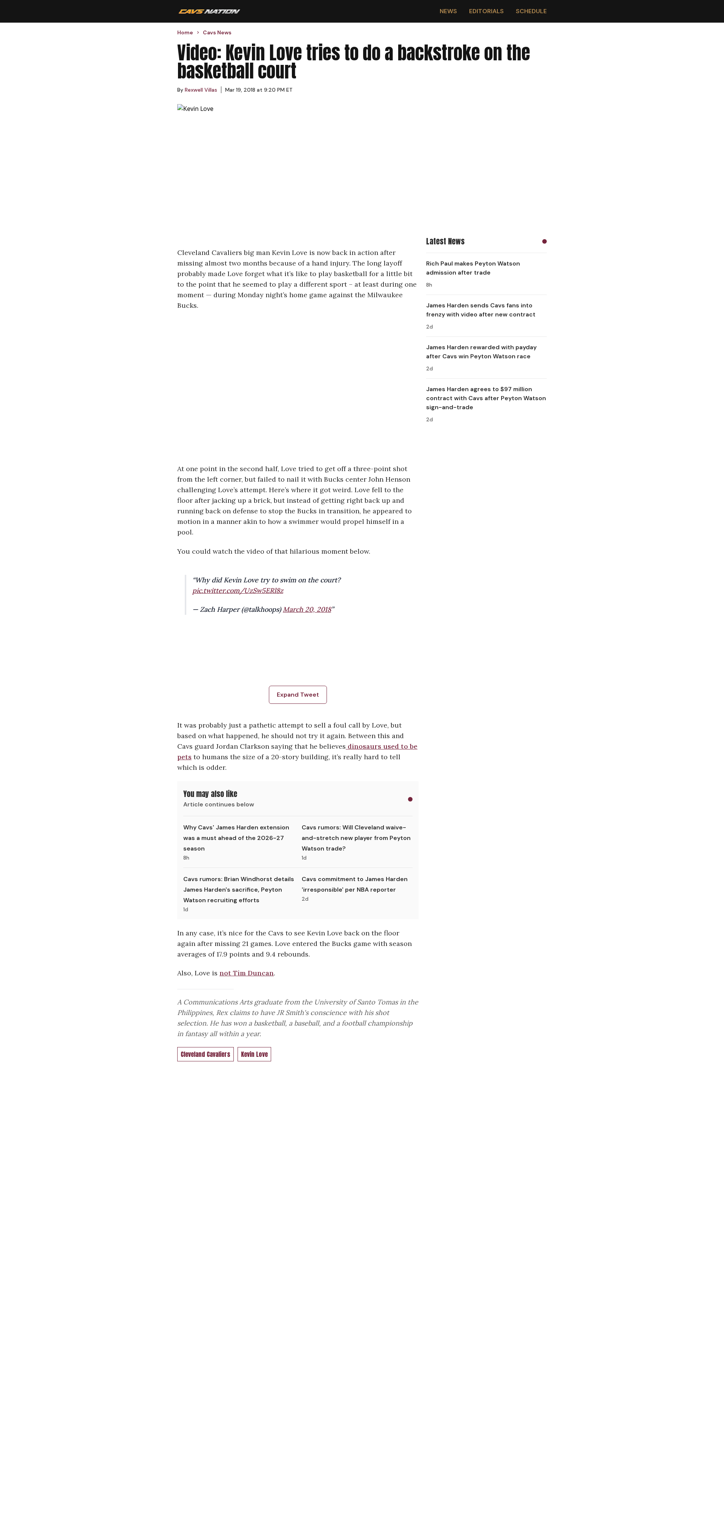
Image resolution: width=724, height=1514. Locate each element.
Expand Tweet (298, 695)
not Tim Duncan (246, 973)
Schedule (531, 11)
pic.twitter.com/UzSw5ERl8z (237, 590)
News (448, 11)
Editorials (486, 11)
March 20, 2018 (307, 609)
